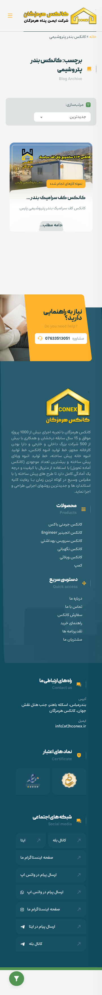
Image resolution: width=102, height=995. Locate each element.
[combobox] (62, 117)
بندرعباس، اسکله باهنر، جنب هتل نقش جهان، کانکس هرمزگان (54, 708)
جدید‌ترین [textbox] (78, 116)
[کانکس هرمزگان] (60, 15)
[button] (16, 978)
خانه (92, 36)
